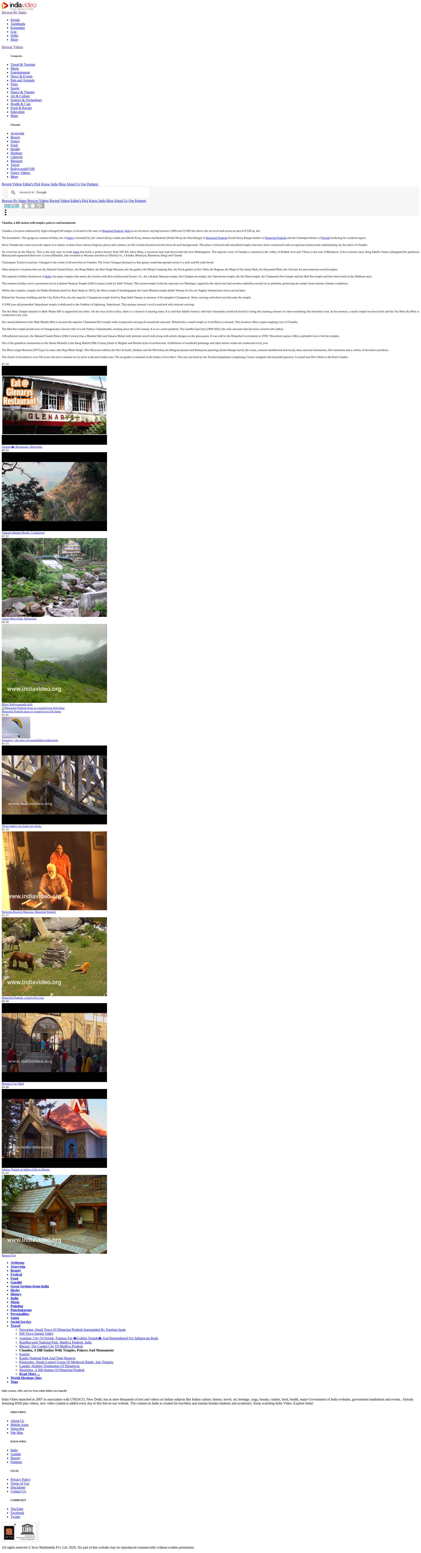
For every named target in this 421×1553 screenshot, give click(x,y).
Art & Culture (20, 96)
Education (18, 112)
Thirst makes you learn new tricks (21, 826)
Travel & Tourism (23, 64)
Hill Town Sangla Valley (36, 1333)
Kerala (15, 20)
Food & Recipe (21, 108)
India (128, 230)
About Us (73, 184)
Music (15, 68)
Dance (15, 141)
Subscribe (17, 1429)
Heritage (16, 153)
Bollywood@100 (23, 169)
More (14, 39)
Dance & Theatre (22, 92)
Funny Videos (20, 173)
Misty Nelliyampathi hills (17, 704)
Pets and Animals (22, 80)
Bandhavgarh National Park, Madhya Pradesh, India (55, 1342)
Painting (16, 1462)
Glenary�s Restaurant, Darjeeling (22, 446)
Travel (15, 165)
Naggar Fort (9, 1255)
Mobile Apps (20, 1425)
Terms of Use (20, 1483)
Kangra (24, 1354)
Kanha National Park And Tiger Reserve (47, 1358)
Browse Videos (12, 47)
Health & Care (21, 104)
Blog (62, 184)
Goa (13, 32)
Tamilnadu (18, 24)
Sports (15, 88)
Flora (14, 84)
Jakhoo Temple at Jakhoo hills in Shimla (26, 1169)
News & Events (21, 76)
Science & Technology (26, 100)
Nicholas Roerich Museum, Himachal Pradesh (29, 912)
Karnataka (18, 28)
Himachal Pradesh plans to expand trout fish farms (31, 711)
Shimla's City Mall (13, 1083)
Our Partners (89, 184)
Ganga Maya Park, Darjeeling (19, 618)
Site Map (17, 1432)
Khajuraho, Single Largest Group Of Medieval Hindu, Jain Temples (66, 1362)
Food (14, 145)
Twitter (15, 1517)
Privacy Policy (21, 1479)
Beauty (15, 137)
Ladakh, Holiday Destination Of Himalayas (49, 1366)
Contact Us (18, 1491)
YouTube (17, 1509)
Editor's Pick (31, 184)
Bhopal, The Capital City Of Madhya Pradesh (51, 1346)
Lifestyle (17, 157)
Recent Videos (12, 184)
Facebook (17, 1513)
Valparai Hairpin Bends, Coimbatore (23, 532)
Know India (49, 184)
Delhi (14, 35)
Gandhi (16, 1454)
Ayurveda (17, 133)
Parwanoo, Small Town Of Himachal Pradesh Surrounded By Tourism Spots (72, 1330)
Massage (17, 161)
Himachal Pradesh (112, 230)
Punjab (325, 237)
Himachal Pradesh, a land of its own (23, 997)
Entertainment (20, 72)
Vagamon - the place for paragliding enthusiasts (30, 740)
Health (15, 149)
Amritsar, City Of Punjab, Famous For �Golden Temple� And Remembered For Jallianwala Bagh (88, 1338)
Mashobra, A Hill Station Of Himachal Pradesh (51, 1370)
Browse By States (14, 12)
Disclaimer (18, 1487)
